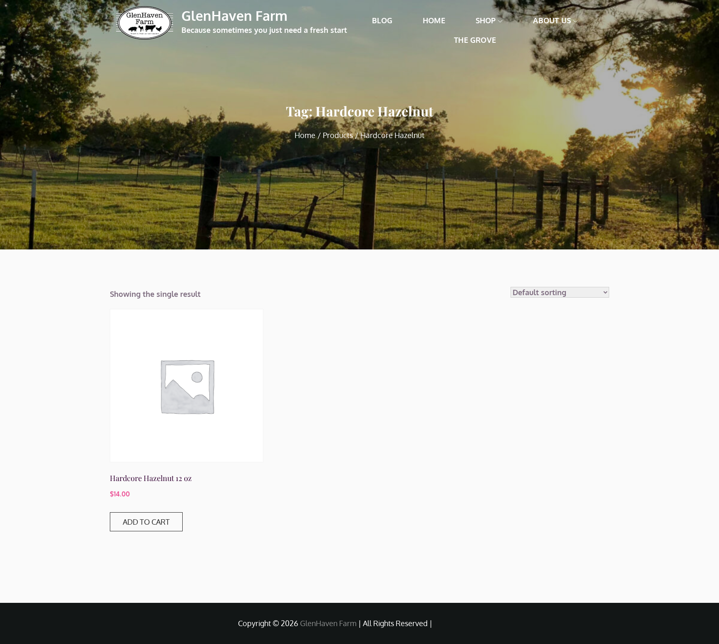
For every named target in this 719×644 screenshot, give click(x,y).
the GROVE (475, 39)
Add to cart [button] (146, 521)
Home (434, 20)
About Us (551, 20)
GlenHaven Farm (234, 15)
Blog (382, 20)
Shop (486, 20)
